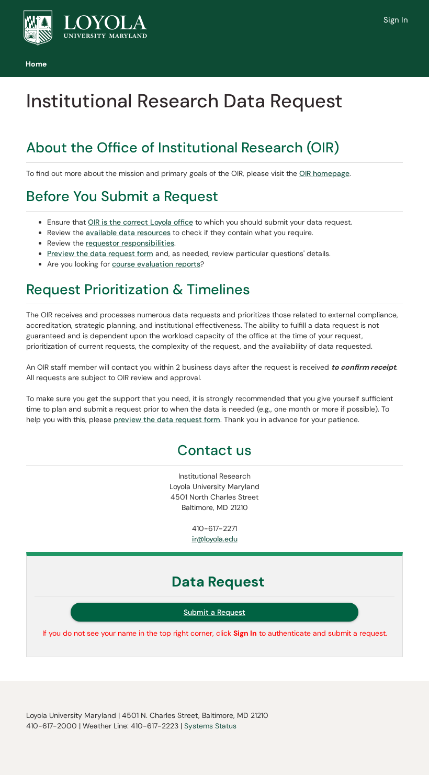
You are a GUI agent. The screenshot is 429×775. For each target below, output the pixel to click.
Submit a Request (214, 612)
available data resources (128, 232)
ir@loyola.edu (215, 539)
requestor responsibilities (130, 243)
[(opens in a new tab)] (85, 28)
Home (36, 64)
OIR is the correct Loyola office (140, 222)
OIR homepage (324, 173)
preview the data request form (167, 419)
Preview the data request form (100, 253)
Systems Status (210, 725)
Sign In (395, 20)
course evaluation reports (156, 264)
